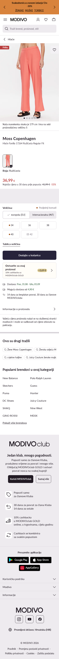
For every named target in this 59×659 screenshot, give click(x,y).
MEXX (33, 415)
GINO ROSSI (10, 415)
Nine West (36, 408)
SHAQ (6, 408)
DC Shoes (8, 400)
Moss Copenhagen (19, 138)
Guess (33, 385)
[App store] (40, 560)
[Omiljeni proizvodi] (46, 19)
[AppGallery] (29, 568)
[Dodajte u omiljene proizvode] (54, 50)
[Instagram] (19, 619)
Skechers (8, 385)
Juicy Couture (38, 400)
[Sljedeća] (54, 7)
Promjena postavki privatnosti (34, 648)
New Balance (10, 378)
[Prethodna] (5, 7)
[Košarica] (54, 19)
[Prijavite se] (38, 19)
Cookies (30, 653)
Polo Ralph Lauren (40, 378)
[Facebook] (40, 619)
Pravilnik (12, 648)
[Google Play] (18, 560)
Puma (6, 393)
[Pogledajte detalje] (54, 309)
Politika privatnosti (14, 653)
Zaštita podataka (45, 653)
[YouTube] (29, 619)
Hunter (34, 393)
